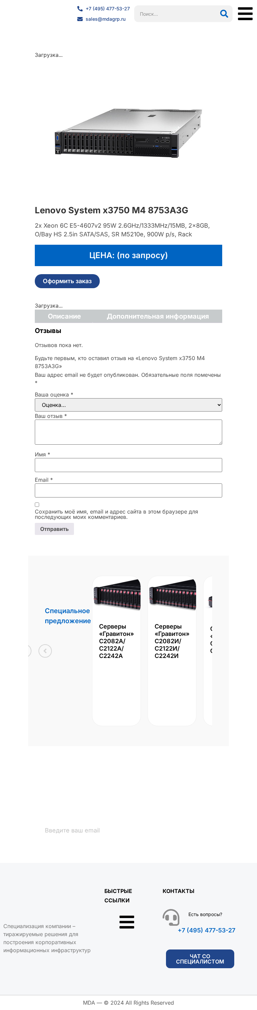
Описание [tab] (64, 316)
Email (44, 479)
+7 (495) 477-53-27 (206, 930)
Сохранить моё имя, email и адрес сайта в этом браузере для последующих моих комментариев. (116, 514)
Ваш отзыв (51, 416)
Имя (42, 454)
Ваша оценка (54, 394)
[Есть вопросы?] (171, 917)
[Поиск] (224, 13)
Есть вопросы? (205, 914)
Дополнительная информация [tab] (158, 316)
